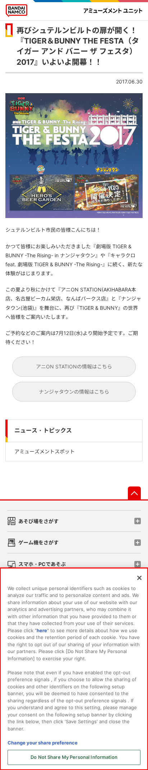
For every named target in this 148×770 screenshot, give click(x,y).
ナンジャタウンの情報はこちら (74, 392)
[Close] (139, 578)
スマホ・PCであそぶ (42, 564)
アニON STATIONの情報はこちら (74, 366)
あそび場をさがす (38, 521)
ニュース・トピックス (43, 430)
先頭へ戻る (134, 492)
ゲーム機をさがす (38, 542)
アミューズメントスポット (44, 451)
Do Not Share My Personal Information (74, 757)
